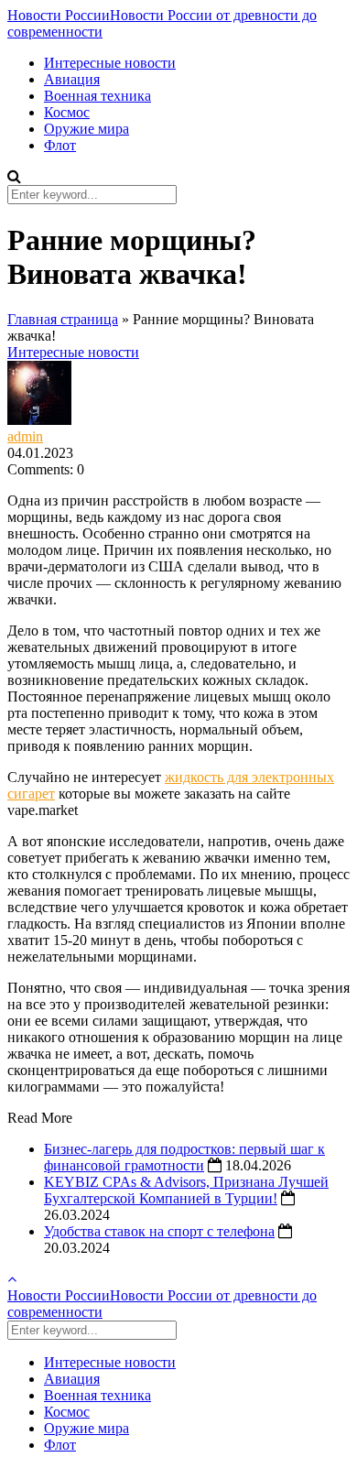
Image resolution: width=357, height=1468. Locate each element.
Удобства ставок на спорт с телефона (159, 1231)
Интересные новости (110, 63)
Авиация (72, 79)
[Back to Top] (11, 1279)
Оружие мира (86, 128)
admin (25, 436)
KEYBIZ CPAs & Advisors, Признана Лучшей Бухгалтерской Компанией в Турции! (186, 1190)
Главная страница (62, 319)
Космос (67, 112)
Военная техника (97, 95)
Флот (60, 145)
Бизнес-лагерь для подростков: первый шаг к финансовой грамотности (184, 1157)
